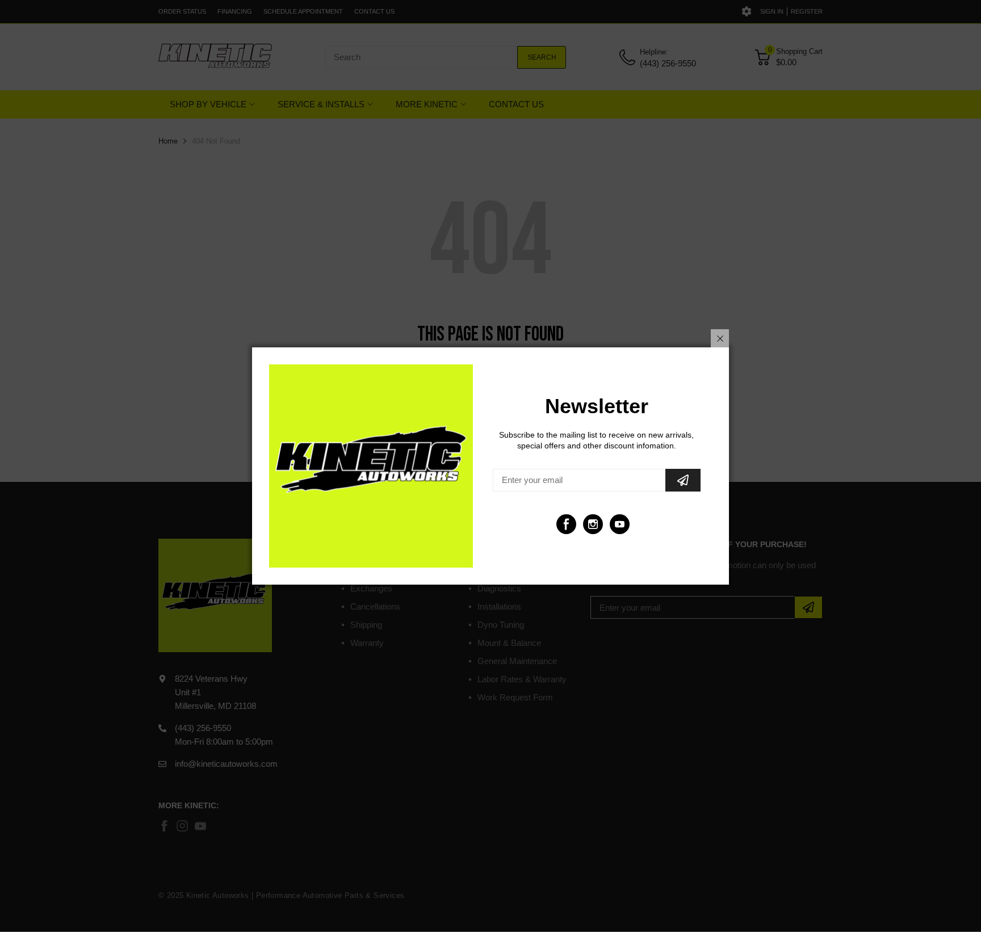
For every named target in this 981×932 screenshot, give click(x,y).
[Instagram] (593, 524)
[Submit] (683, 480)
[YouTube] (620, 524)
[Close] (720, 338)
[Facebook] (566, 524)
